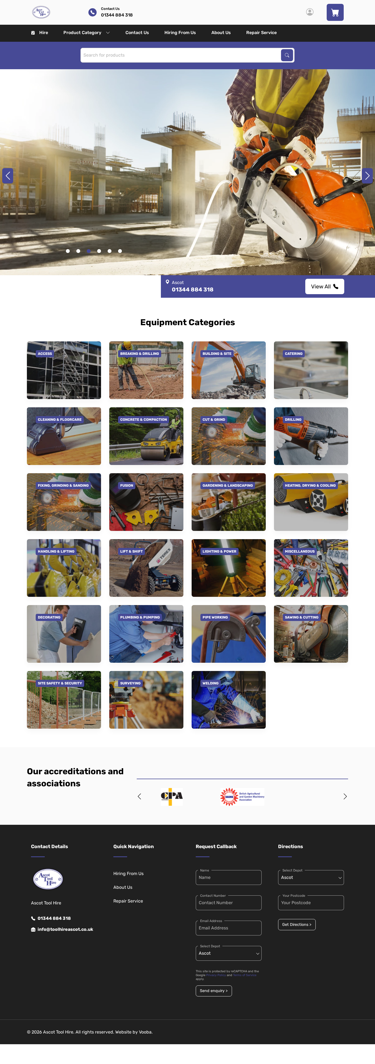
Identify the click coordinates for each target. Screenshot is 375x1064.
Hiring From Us (180, 32)
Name (204, 870)
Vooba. (146, 1032)
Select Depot (210, 946)
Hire (43, 32)
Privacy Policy (216, 975)
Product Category (82, 32)
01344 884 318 (54, 918)
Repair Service (261, 32)
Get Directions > (296, 924)
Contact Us (137, 32)
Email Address (211, 921)
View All (321, 286)
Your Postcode (293, 896)
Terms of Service (244, 975)
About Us (221, 32)
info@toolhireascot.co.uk (65, 929)
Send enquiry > (214, 990)
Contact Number (213, 896)
